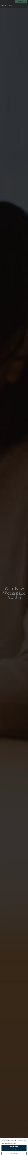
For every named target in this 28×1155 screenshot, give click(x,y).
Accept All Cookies (14, 1146)
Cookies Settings (13, 1153)
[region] (14, 1146)
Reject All (14, 1149)
